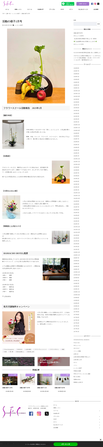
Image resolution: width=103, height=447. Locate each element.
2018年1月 (76, 309)
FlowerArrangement (9, 349)
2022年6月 (76, 209)
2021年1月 (76, 249)
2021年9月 (76, 235)
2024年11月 (77, 127)
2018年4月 (76, 303)
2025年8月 (76, 102)
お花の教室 (28, 349)
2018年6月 (76, 300)
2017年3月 (76, 326)
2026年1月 (76, 88)
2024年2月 (76, 153)
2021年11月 (77, 229)
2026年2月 (76, 85)
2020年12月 (77, 252)
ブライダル (56, 416)
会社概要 (55, 427)
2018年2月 (76, 306)
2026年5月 (76, 76)
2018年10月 (77, 294)
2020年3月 (76, 263)
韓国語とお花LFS (78, 382)
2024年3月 (76, 150)
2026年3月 (76, 82)
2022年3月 (76, 218)
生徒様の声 (56, 413)
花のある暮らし (20, 351)
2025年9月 (76, 99)
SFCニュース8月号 (79, 35)
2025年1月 (76, 122)
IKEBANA (19, 349)
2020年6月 (76, 260)
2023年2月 (76, 187)
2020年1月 (76, 269)
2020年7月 (76, 258)
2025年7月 (76, 105)
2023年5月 (76, 178)
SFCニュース (77, 345)
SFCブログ (76, 348)
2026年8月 (76, 68)
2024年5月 (76, 144)
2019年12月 (77, 272)
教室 (63, 349)
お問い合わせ (64, 444)
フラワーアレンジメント (40, 349)
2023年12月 (77, 158)
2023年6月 (76, 175)
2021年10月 (77, 232)
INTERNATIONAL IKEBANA (81, 339)
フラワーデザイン (54, 349)
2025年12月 (77, 90)
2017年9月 (76, 311)
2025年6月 (76, 107)
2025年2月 (76, 119)
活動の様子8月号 (78, 33)
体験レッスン (57, 407)
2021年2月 (76, 246)
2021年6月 (76, 238)
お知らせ (76, 354)
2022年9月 (76, 201)
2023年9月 (76, 167)
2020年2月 (76, 266)
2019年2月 (76, 286)
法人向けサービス (58, 424)
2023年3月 (76, 184)
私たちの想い (77, 376)
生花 (5, 351)
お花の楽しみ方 (78, 359)
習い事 (11, 351)
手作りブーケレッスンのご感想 (82, 373)
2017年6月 (76, 317)
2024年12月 (77, 124)
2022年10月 (77, 198)
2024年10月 (77, 130)
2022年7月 (76, 207)
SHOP (55, 419)
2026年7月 (76, 71)
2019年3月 (76, 283)
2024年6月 (76, 141)
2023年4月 (76, 181)
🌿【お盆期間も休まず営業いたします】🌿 (85, 41)
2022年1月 (76, 224)
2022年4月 (76, 215)
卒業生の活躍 (77, 371)
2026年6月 (76, 73)
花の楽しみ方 (30, 351)
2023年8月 (76, 170)
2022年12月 (77, 192)
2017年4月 (76, 323)
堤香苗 (96, 52)
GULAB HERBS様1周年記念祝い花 (83, 52)
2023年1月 (76, 190)
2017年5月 (76, 320)
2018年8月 (76, 297)
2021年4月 (76, 243)
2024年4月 (76, 147)
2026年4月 (76, 79)
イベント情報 (77, 351)
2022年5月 (76, 212)
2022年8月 (76, 204)
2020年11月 (77, 255)
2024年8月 (76, 136)
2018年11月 (77, 292)
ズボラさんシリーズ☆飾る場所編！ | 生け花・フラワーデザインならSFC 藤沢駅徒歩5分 (87, 57)
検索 (75, 20)
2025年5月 (76, 110)
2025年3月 (76, 116)
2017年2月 (76, 328)
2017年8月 (76, 314)
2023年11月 (77, 161)
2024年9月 (76, 133)
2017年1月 (76, 331)
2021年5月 (76, 241)
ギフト (75, 362)
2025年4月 (76, 113)
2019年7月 (76, 280)
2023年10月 (77, 164)
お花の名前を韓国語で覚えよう (82, 356)
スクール (55, 410)
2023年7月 (76, 173)
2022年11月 (77, 195)
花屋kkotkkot (77, 379)
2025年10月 (77, 96)
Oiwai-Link (77, 342)
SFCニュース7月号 (79, 44)
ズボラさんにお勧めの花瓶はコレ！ (83, 55)
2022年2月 (76, 221)
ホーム (55, 405)
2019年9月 (76, 277)
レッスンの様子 (19, 25)
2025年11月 (77, 93)
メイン (75, 365)
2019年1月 (76, 289)
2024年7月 (76, 139)
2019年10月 (77, 275)
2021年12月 (77, 226)
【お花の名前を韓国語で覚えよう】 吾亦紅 (85, 38)
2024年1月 (76, 156)
